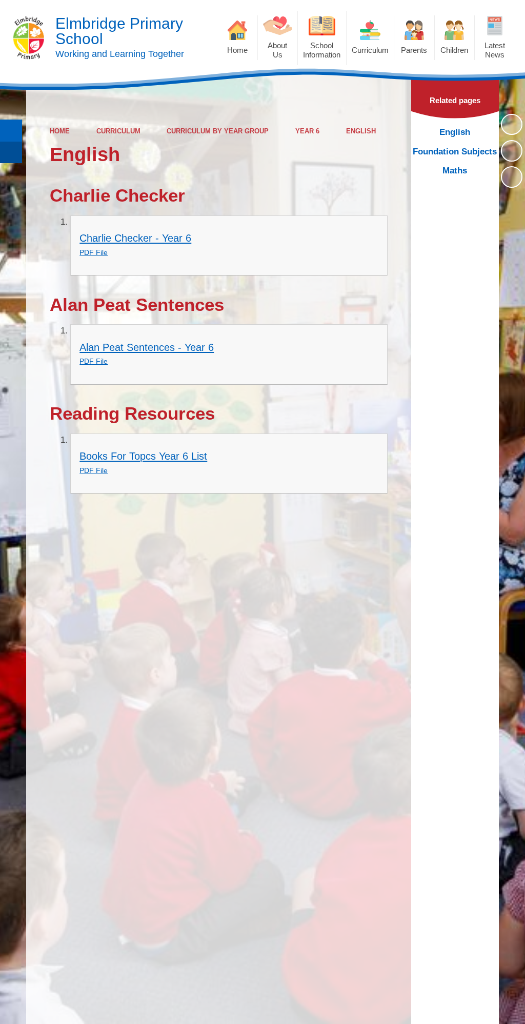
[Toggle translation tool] (11, 153)
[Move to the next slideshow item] (511, 177)
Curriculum (118, 131)
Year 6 (307, 131)
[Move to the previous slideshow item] (511, 151)
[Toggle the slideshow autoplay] (511, 124)
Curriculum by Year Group (218, 131)
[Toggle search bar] (11, 131)
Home (60, 131)
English (361, 131)
